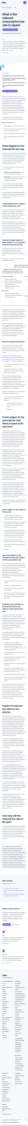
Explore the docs (6, 962)
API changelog (18, 1063)
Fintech (17, 1014)
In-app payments (19, 999)
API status (17, 1061)
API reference (18, 1059)
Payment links (5, 1019)
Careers (17, 1077)
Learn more (5, 52)
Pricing (4, 983)
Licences (4, 1095)
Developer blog (19, 1070)
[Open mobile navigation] (24, 2)
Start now (6, 924)
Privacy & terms (6, 1087)
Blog (3, 1079)
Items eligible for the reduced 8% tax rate (13, 76)
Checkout (4, 993)
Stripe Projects (19, 1067)
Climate (4, 995)
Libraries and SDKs (19, 1065)
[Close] (25, 1119)
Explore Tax (5, 943)
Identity (4, 1009)
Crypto (4, 999)
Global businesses (19, 997)
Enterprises (18, 983)
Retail (16, 1035)
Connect (4, 997)
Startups (17, 985)
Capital (4, 991)
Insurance (17, 1021)
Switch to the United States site (10, 1122)
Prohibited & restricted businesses (5, 1091)
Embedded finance (20, 993)
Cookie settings (6, 1099)
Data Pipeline (5, 1001)
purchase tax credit (15, 761)
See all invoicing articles (8, 883)
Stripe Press (18, 1081)
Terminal (4, 1035)
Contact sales (15, 924)
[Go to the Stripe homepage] (4, 975)
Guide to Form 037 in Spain (11, 888)
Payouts (4, 1023)
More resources (7, 7)
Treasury (4, 1037)
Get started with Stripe (9, 29)
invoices (23, 489)
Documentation (19, 1057)
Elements (4, 1003)
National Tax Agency (16, 615)
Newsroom (18, 1079)
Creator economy (19, 1012)
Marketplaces (18, 1001)
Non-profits (18, 1027)
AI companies (18, 1009)
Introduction (5, 73)
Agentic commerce (20, 987)
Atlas (3, 985)
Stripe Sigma (5, 1031)
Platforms (17, 1005)
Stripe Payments (19, 783)
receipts (16, 489)
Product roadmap (19, 1075)
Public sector (18, 1033)
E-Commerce (18, 991)
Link (3, 1015)
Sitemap (4, 1097)
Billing (3, 989)
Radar (3, 1025)
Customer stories (6, 1077)
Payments (4, 1021)
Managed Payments (7, 1017)
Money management (20, 1003)
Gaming (17, 1016)
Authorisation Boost (7, 987)
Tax (15, 7)
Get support (5, 1106)
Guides (4, 1075)
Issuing (4, 1013)
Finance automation (20, 995)
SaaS (16, 1007)
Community (5, 1081)
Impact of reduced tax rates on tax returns (13, 82)
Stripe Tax (10, 773)
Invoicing (4, 1011)
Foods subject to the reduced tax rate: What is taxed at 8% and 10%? (14, 79)
